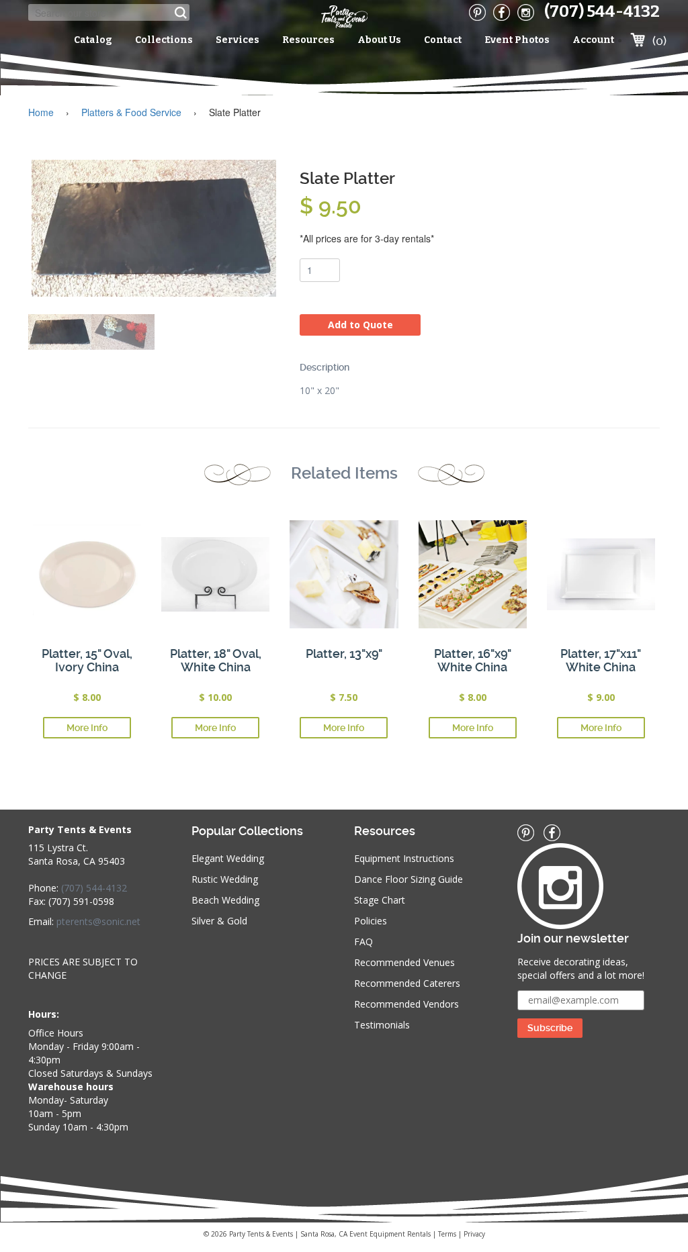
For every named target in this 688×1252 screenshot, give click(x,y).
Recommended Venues (404, 962)
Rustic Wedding (224, 879)
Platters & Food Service (131, 112)
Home (41, 112)
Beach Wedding (225, 900)
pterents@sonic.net (98, 921)
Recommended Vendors (406, 1004)
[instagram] (525, 12)
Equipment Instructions (404, 858)
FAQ (363, 941)
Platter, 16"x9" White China (472, 660)
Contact (443, 40)
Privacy (474, 1234)
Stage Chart (379, 900)
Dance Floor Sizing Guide (408, 879)
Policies (370, 920)
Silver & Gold (219, 920)
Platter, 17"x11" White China (600, 660)
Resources (308, 40)
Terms (447, 1234)
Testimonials (382, 1024)
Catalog (93, 40)
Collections (164, 40)
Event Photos (517, 40)
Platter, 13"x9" (344, 653)
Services (237, 40)
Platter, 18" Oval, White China (215, 660)
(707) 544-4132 (602, 11)
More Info (87, 727)
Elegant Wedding (227, 858)
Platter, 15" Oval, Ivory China (87, 660)
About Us (379, 40)
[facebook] (501, 12)
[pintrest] (477, 12)
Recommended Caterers (407, 983)
